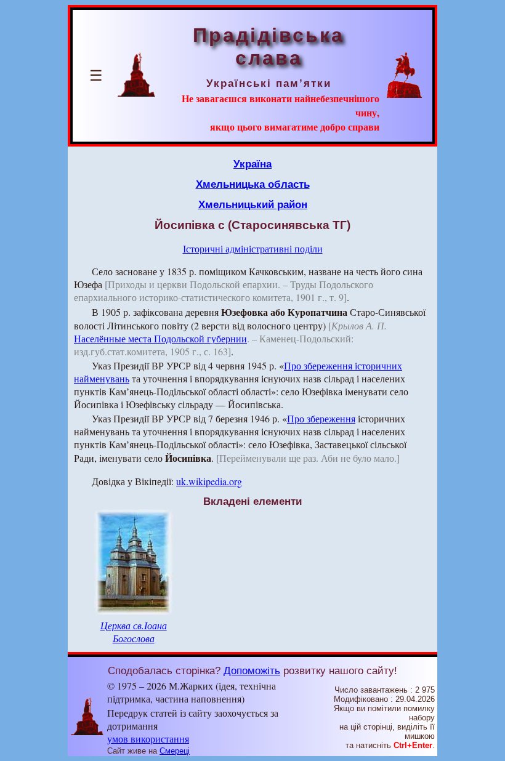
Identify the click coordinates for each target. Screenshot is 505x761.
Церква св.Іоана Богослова (133, 632)
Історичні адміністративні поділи (253, 248)
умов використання (148, 738)
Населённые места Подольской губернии (160, 338)
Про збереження (321, 418)
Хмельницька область (253, 184)
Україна (252, 164)
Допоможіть (252, 670)
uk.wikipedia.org (209, 481)
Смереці (175, 750)
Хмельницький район (252, 204)
